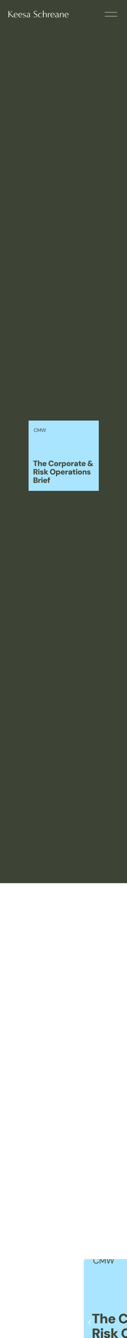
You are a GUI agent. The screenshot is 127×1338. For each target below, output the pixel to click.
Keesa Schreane (38, 14)
